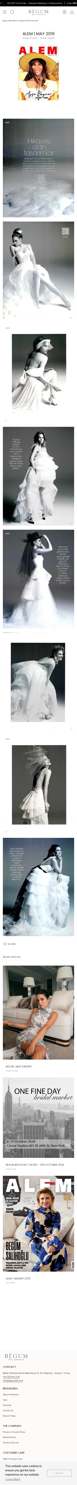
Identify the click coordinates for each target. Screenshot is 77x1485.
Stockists (7, 1405)
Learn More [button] (13, 1479)
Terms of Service (11, 1442)
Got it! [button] (59, 1473)
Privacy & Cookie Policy (14, 1432)
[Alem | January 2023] (38, 1224)
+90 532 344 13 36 (11, 1376)
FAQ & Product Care (12, 1459)
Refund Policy (9, 1437)
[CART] (72, 12)
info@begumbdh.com (13, 1380)
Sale (5, 1399)
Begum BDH (7, 21)
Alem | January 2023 (18, 1278)
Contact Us (8, 1410)
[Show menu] (4, 12)
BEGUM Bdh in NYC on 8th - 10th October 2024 (35, 1165)
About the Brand (10, 1394)
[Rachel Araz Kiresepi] (38, 1013)
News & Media (18, 21)
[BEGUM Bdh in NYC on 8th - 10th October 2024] (38, 1118)
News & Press (9, 1415)
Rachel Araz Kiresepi (19, 1066)
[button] (12, 12)
